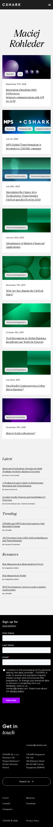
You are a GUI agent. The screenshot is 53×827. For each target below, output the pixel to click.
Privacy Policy (32, 820)
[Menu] (49, 4)
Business (10, 74)
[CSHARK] (11, 4)
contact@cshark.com (36, 745)
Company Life (25, 129)
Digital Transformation (16, 176)
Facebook (31, 803)
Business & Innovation (15, 417)
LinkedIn (6, 803)
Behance (30, 797)
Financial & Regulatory (41, 176)
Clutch (5, 797)
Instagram (7, 809)
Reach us (24, 781)
